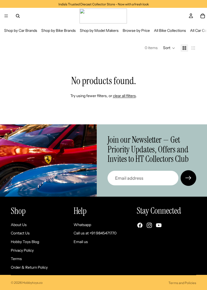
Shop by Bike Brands (58, 30)
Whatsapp (82, 224)
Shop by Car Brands (20, 30)
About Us (19, 224)
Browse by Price (136, 30)
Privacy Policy (22, 250)
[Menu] (6, 16)
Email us (81, 241)
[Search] (18, 16)
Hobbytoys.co (32, 283)
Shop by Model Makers (99, 30)
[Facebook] (140, 225)
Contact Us (20, 233)
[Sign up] (188, 178)
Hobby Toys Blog (25, 241)
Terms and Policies (182, 283)
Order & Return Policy (29, 267)
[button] (169, 48)
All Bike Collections (170, 30)
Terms (16, 258)
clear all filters (124, 95)
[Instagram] (149, 225)
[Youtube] (159, 225)
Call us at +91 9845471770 (95, 233)
